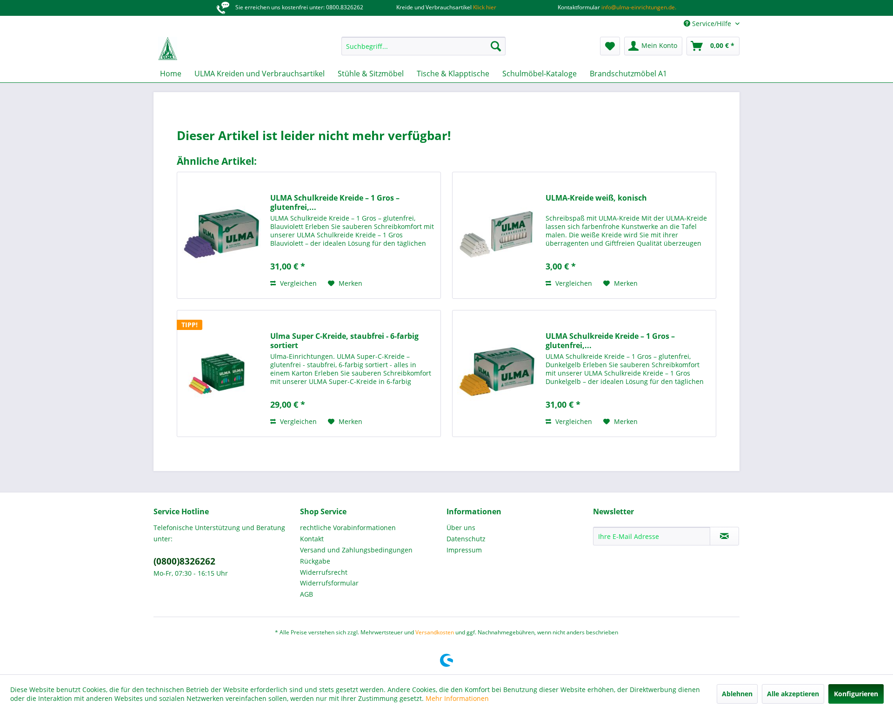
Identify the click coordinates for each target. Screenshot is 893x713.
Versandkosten (434, 632)
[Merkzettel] (610, 46)
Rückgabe (315, 561)
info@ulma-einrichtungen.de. (638, 7)
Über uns (460, 527)
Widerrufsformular (329, 582)
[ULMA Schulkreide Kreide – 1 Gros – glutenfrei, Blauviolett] (221, 235)
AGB (306, 594)
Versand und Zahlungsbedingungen (356, 549)
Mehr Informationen (457, 698)
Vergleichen (297, 283)
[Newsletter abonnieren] (724, 536)
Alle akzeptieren (793, 693)
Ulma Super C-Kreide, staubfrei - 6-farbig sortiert (344, 340)
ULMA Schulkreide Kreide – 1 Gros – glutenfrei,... (335, 202)
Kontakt (312, 538)
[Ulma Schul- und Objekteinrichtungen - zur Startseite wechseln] (167, 48)
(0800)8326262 (184, 561)
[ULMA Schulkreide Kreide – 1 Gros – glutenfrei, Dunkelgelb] (496, 373)
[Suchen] (496, 46)
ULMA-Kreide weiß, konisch (596, 198)
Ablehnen (737, 693)
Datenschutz (466, 538)
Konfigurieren (856, 693)
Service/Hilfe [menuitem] (711, 23)
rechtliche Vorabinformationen (348, 527)
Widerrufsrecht (323, 572)
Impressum (464, 549)
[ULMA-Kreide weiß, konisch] (496, 235)
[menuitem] (423, 46)
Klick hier (484, 7)
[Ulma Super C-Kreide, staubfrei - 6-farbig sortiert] (221, 373)
